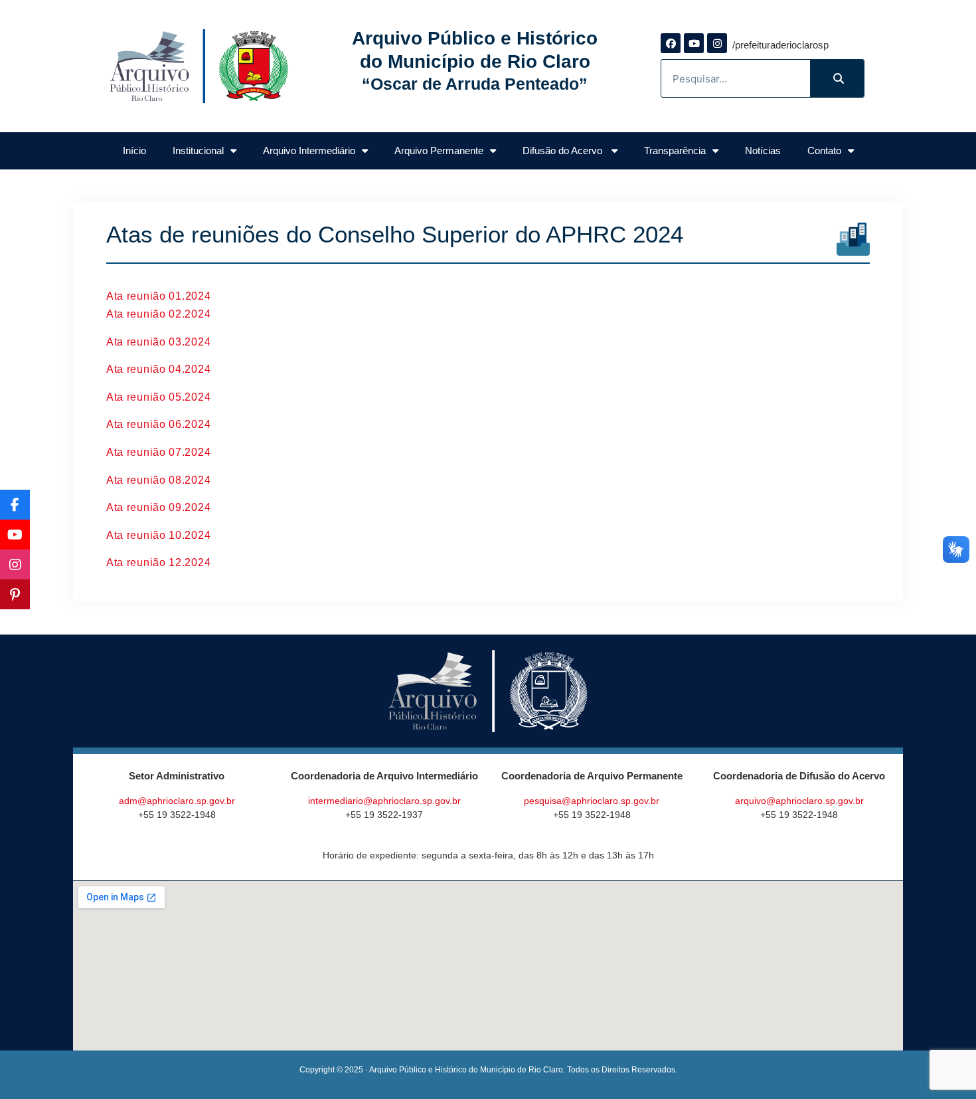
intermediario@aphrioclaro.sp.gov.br (384, 800)
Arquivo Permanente (438, 150)
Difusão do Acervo (564, 150)
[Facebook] (671, 43)
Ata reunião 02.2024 (158, 314)
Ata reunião (137, 296)
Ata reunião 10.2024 (158, 535)
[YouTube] (15, 535)
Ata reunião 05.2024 (158, 397)
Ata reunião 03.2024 (158, 342)
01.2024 (189, 296)
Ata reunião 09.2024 (158, 507)
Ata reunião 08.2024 (158, 480)
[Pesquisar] (837, 78)
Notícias (763, 150)
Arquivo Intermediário (309, 150)
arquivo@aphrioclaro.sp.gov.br (799, 800)
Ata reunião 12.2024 (158, 562)
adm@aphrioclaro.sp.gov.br (177, 800)
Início (134, 150)
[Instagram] (717, 43)
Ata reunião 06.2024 (158, 424)
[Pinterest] (15, 594)
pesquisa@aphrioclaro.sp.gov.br (591, 800)
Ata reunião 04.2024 (158, 369)
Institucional (198, 150)
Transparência (675, 150)
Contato (824, 150)
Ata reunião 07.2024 (158, 452)
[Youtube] (694, 43)
